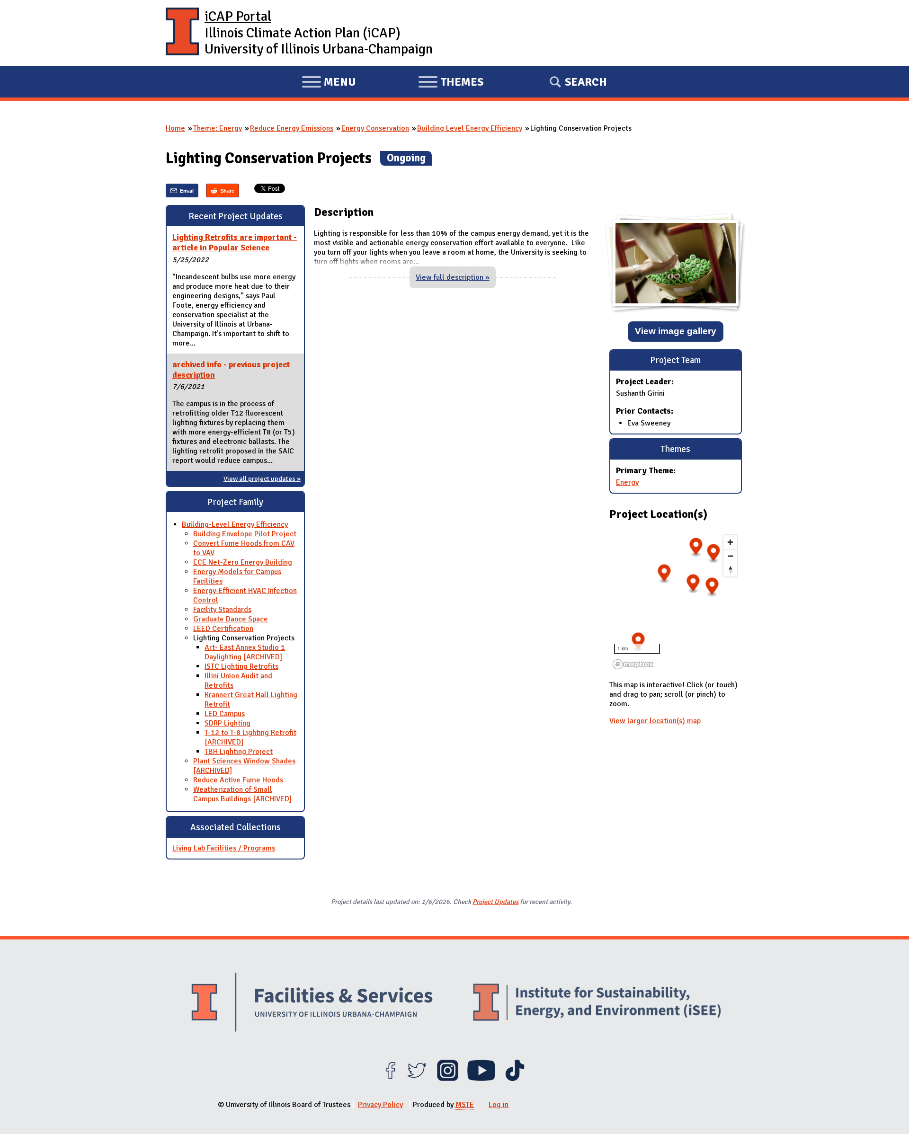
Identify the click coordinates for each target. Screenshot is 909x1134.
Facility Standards (222, 609)
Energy (627, 482)
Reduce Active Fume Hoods (238, 780)
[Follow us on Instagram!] (447, 1078)
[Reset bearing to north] (730, 569)
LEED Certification (223, 628)
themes (450, 83)
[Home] (182, 33)
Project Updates (495, 901)
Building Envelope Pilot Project (244, 534)
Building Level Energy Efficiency (469, 128)
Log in (498, 1104)
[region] (675, 602)
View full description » (453, 277)
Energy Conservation (375, 128)
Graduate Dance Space (230, 619)
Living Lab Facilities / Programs (223, 848)
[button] (711, 587)
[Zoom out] (730, 556)
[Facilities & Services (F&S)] (312, 1004)
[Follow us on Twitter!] (417, 1078)
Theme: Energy (217, 128)
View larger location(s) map (655, 721)
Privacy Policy (380, 1104)
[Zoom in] (730, 542)
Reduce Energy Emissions (291, 128)
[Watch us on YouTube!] (481, 1078)
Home (175, 128)
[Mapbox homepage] (633, 664)
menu (329, 83)
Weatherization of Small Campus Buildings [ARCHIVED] (242, 794)
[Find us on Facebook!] (390, 1078)
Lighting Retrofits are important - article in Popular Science (234, 242)
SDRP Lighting (227, 723)
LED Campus (225, 713)
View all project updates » (262, 478)
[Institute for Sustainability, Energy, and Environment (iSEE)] (597, 1003)
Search (586, 82)
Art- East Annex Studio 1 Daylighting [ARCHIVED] (245, 652)
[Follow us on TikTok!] (515, 1078)
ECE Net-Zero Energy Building (242, 562)
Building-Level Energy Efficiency (235, 524)
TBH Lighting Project (239, 751)
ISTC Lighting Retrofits (241, 666)
